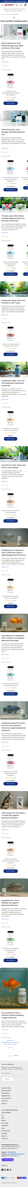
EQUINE (4, 1120)
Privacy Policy (5, 1093)
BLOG (3, 1128)
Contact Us (5, 1101)
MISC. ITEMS (5, 1123)
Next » (17, 1055)
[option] (10, 88)
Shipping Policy (6, 1095)
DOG (3, 1118)
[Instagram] (5, 1170)
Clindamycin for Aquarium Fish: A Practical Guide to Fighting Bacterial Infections (14, 552)
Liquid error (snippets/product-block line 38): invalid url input (10, 1042)
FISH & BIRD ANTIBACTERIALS (10, 1110)
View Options (11, 103)
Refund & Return (6, 1090)
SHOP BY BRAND (6, 1112)
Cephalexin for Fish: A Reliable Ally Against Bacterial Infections (11, 902)
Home (3, 14)
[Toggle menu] (2, 5)
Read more (5, 62)
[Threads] (10, 1170)
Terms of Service (6, 1098)
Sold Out (10, 1047)
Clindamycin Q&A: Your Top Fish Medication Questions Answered (13, 383)
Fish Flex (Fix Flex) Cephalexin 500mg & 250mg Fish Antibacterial (11, 950)
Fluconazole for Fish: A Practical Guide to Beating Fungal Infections (13, 1015)
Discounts (4, 1133)
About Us (4, 1103)
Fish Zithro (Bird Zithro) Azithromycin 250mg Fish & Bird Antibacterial (10, 860)
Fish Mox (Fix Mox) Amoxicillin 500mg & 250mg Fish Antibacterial (11, 179)
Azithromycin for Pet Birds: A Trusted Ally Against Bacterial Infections (14, 815)
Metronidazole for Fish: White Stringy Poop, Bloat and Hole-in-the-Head (12, 45)
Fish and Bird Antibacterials (12, 14)
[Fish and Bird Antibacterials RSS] (14, 18)
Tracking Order (6, 1131)
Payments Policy (6, 1088)
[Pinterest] (8, 1170)
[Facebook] (2, 1170)
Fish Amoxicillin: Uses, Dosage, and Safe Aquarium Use (13, 132)
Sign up (7, 1079)
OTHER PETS (5, 1125)
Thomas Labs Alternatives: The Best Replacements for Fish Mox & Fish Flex (13, 218)
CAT (3, 1115)
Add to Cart (10, 438)
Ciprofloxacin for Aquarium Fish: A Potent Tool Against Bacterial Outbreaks (13, 638)
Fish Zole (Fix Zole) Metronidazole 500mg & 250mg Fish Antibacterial (10, 93)
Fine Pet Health (13, 1182)
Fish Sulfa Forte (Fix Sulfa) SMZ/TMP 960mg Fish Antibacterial (11, 773)
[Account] (20, 4)
